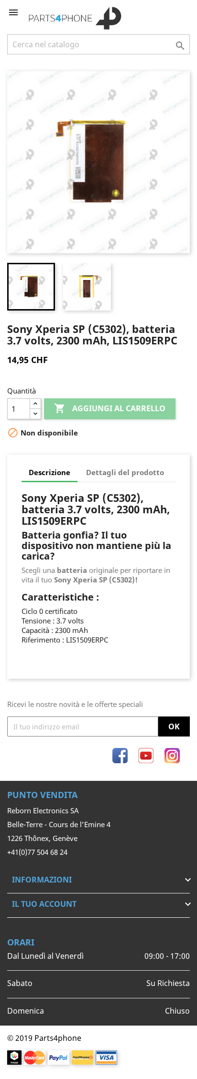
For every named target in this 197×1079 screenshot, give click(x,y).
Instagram (172, 755)
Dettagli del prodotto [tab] (125, 472)
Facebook (120, 755)
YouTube (145, 755)
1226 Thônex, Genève (42, 838)
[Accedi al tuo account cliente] (167, 12)
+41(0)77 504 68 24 (37, 852)
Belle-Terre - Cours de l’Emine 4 (58, 824)
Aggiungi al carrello (109, 408)
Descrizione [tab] (49, 472)
